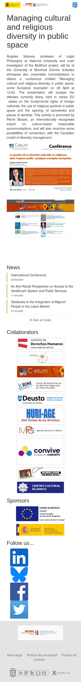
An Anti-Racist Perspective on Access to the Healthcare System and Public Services (42, 288)
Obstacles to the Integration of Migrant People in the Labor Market (38, 304)
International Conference (28, 275)
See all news (42, 320)
